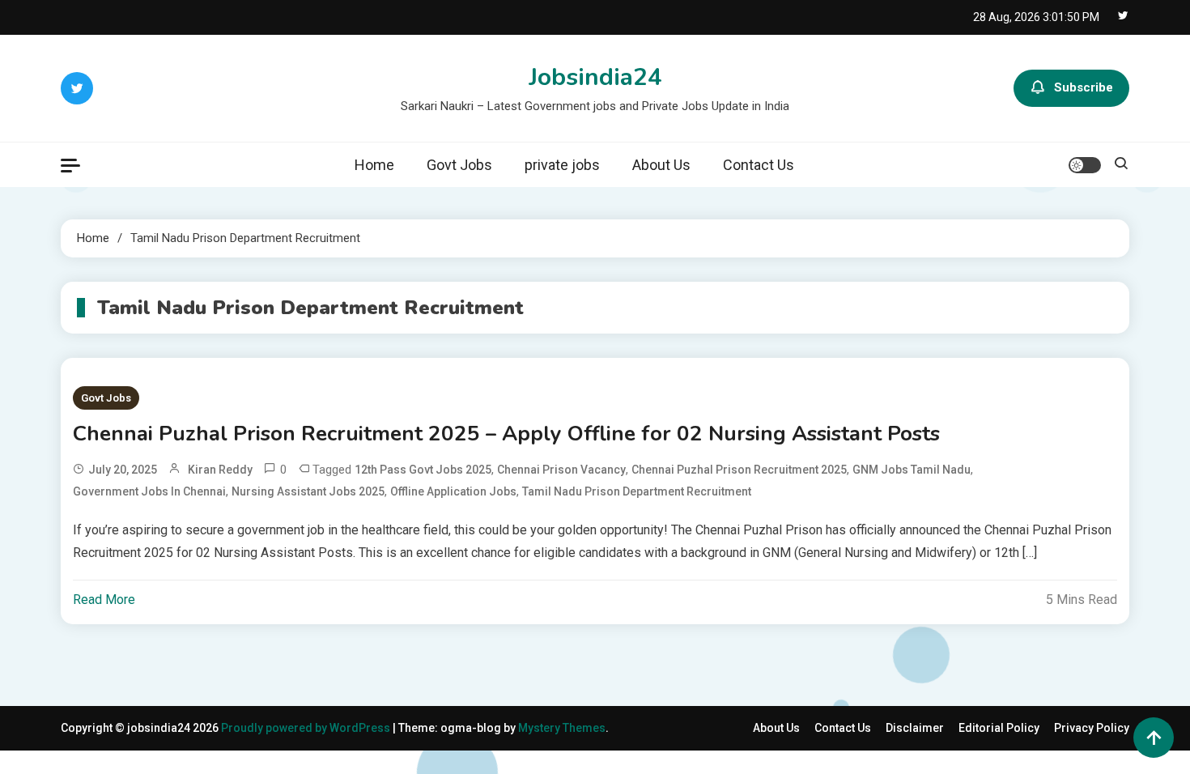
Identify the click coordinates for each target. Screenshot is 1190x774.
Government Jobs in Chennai (149, 491)
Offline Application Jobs (453, 491)
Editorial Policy (998, 727)
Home (374, 164)
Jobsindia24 (595, 77)
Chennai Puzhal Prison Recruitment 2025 (739, 469)
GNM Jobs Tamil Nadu (911, 469)
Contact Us (758, 164)
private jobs (562, 164)
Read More (104, 599)
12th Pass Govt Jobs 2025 (423, 469)
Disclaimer (915, 727)
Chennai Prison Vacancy (561, 469)
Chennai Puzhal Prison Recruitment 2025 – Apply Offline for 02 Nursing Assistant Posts (506, 433)
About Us (661, 164)
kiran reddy (220, 469)
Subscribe (1083, 87)
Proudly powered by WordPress (307, 727)
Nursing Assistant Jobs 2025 (308, 491)
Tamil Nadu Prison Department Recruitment (636, 491)
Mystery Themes (562, 727)
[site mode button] (1085, 165)
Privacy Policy (1091, 727)
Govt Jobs (459, 164)
